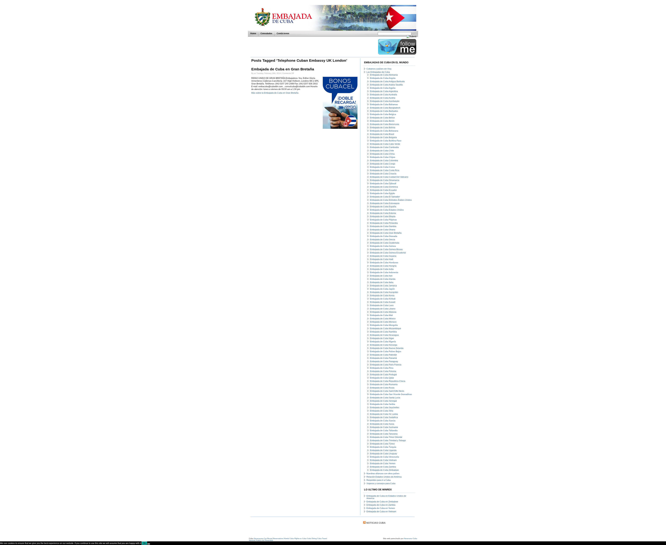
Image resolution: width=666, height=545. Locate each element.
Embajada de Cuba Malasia (383, 312)
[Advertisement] (313, 47)
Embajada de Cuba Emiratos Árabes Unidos (391, 200)
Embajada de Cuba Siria (381, 411)
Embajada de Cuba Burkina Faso (385, 141)
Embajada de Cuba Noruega (383, 345)
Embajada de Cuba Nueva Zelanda (386, 348)
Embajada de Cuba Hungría (383, 266)
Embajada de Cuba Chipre (382, 157)
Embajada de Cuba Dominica (384, 187)
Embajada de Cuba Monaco (383, 322)
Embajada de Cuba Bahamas (384, 104)
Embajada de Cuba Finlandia (384, 223)
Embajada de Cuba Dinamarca (384, 180)
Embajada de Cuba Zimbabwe (384, 470)
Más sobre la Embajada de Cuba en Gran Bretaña (274, 93)
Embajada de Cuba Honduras (384, 262)
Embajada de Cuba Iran (381, 276)
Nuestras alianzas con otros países (382, 473)
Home (253, 33)
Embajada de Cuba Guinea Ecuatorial (388, 253)
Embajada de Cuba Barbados (384, 111)
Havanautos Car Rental (263, 538)
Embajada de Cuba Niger (382, 338)
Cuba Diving (312, 538)
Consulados (266, 33)
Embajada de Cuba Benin (382, 121)
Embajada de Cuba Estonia (383, 213)
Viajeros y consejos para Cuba (380, 483)
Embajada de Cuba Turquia (383, 447)
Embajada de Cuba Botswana (384, 131)
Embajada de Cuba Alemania (384, 75)
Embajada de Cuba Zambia (383, 467)
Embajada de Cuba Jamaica (383, 285)
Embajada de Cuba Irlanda (382, 279)
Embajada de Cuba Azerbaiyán (384, 101)
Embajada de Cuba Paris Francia (385, 365)
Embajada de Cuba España (383, 206)
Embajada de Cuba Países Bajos (385, 351)
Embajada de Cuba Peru (381, 368)
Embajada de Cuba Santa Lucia (385, 397)
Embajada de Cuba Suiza (382, 424)
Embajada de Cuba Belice (382, 117)
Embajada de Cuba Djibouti (383, 183)
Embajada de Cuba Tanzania (384, 434)
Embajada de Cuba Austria (382, 98)
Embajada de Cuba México (383, 318)
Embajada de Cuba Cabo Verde (385, 144)
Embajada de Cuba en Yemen (380, 508)
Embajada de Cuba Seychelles (384, 407)
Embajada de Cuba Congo (382, 164)
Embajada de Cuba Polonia (383, 371)
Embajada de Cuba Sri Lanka (384, 414)
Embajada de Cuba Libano (382, 309)
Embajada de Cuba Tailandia (384, 430)
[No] (148, 543)
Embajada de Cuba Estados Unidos (387, 210)
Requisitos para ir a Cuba (378, 480)
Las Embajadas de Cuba (378, 72)
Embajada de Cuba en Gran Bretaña (282, 69)
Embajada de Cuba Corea (382, 167)
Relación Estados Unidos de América (384, 477)
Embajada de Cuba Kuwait (382, 302)
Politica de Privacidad (264, 540)
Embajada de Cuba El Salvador (385, 197)
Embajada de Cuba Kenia (382, 295)
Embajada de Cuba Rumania (384, 384)
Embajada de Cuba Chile (382, 150)
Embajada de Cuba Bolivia (382, 127)
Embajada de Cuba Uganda (383, 450)
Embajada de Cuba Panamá (383, 358)
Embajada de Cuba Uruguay (383, 453)
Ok (144, 543)
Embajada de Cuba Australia (383, 94)
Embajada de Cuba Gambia (383, 226)
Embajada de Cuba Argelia (382, 88)
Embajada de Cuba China (382, 154)
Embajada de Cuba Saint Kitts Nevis (387, 391)
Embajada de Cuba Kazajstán (384, 292)
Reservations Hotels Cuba (283, 538)
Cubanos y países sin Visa (378, 69)
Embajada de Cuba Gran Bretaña (386, 233)
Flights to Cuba (300, 538)
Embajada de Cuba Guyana (383, 256)
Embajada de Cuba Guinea (383, 246)
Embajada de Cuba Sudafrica (384, 417)
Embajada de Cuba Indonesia (384, 272)
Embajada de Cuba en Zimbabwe (382, 501)
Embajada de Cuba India (382, 269)
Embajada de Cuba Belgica (383, 114)
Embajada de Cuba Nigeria (383, 341)
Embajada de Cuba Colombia (384, 160)
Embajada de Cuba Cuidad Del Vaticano (389, 177)
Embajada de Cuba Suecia (382, 420)
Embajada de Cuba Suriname (384, 427)
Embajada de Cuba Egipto (382, 193)
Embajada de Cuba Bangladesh (385, 108)
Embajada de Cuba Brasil (382, 134)
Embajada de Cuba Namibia (383, 332)
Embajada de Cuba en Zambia (380, 505)
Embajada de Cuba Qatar (382, 378)
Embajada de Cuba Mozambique (385, 328)
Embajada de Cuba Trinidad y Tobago (388, 440)
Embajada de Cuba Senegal (383, 401)
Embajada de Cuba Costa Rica (384, 170)
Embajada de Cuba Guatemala (384, 243)
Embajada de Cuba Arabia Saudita (386, 85)
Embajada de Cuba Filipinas (383, 220)
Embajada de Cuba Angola (382, 78)
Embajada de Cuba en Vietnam (381, 511)
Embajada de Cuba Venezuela (384, 457)
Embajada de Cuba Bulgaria (383, 137)
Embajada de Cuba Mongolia (384, 325)
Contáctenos (283, 33)
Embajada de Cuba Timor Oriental (386, 437)
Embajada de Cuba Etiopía (382, 216)
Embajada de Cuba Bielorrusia (384, 124)
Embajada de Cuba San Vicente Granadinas (391, 394)
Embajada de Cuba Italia (381, 282)
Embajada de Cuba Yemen (382, 463)
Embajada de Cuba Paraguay (384, 361)
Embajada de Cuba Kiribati (382, 299)
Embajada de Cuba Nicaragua (384, 335)
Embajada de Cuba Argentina (384, 91)
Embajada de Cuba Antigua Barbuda (387, 81)
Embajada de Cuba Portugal (383, 374)
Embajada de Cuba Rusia (382, 388)
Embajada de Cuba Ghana (382, 229)
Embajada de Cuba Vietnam (383, 460)
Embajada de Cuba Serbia (382, 404)
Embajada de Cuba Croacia (383, 173)
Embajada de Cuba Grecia (382, 239)
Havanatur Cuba (410, 538)
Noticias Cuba (376, 522)
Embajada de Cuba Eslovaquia (384, 203)
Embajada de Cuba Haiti (381, 259)
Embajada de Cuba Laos (382, 305)
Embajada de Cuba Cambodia (384, 147)
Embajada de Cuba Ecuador (383, 190)
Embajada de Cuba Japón (382, 289)
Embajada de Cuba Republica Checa (387, 381)
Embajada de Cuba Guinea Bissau (386, 249)
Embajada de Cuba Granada (383, 236)
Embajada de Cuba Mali (381, 315)
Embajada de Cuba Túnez (382, 444)
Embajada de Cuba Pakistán (383, 355)
